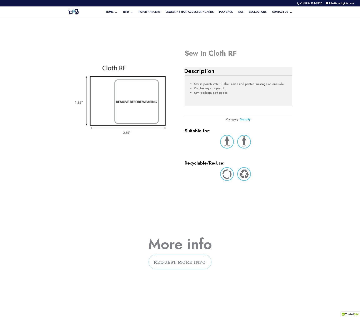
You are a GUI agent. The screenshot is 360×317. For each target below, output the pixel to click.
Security (245, 119)
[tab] (199, 71)
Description (199, 71)
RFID (126, 11)
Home (110, 11)
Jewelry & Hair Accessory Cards (190, 11)
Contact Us (280, 11)
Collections (258, 11)
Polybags (226, 11)
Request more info (180, 262)
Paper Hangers (149, 11)
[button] (350, 313)
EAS (241, 11)
